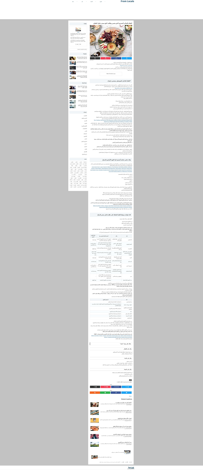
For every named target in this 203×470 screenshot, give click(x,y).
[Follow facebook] (116, 392)
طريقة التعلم (84, 141)
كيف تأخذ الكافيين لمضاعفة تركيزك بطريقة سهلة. (123, 88)
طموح (85, 136)
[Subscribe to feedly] (105, 392)
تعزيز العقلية (84, 118)
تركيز (86, 138)
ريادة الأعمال (84, 154)
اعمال (85, 151)
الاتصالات (85, 128)
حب (86, 131)
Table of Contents (109, 73)
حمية (85, 120)
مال (86, 149)
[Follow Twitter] (126, 392)
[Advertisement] (101, 11)
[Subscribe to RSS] (95, 392)
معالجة (85, 133)
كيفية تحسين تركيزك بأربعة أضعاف (126, 65)
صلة (85, 123)
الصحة (85, 115)
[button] (86, 49)
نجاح (85, 146)
